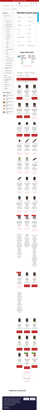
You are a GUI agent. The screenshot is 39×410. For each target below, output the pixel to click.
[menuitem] (5, 6)
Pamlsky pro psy (8, 70)
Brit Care (7, 31)
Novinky (5, 86)
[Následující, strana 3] (30, 375)
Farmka (7, 39)
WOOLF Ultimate (9, 60)
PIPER (7, 52)
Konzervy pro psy (9, 26)
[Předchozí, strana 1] (24, 375)
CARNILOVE (8, 37)
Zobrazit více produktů (27, 66)
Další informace (11, 405)
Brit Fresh (8, 33)
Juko (7, 45)
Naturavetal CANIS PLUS (9, 50)
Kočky (5, 75)
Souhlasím (33, 399)
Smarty (7, 56)
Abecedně (27, 75)
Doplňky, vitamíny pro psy (8, 68)
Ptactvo (6, 82)
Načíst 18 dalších (27, 372)
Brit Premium (8, 35)
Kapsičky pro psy (9, 24)
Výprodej (6, 88)
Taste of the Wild (9, 58)
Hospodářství (6, 84)
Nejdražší (32, 72)
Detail (26, 99)
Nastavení (6, 407)
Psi (5, 17)
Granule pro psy (9, 22)
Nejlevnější (27, 72)
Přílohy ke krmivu (9, 65)
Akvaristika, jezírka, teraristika (8, 80)
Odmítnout (26, 399)
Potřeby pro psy (8, 72)
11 (32, 375)
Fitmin (7, 41)
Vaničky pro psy (8, 63)
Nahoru (27, 381)
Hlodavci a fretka (7, 77)
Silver (7, 54)
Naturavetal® (7, 15)
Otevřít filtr (19, 79)
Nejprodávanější (20, 75)
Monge (7, 47)
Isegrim (7, 43)
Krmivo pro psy (8, 20)
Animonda (8, 29)
